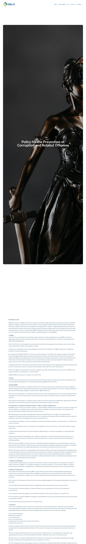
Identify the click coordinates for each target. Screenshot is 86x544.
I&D (68, 4)
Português (79, 4)
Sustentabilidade (62, 4)
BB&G (56, 4)
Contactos (73, 4)
